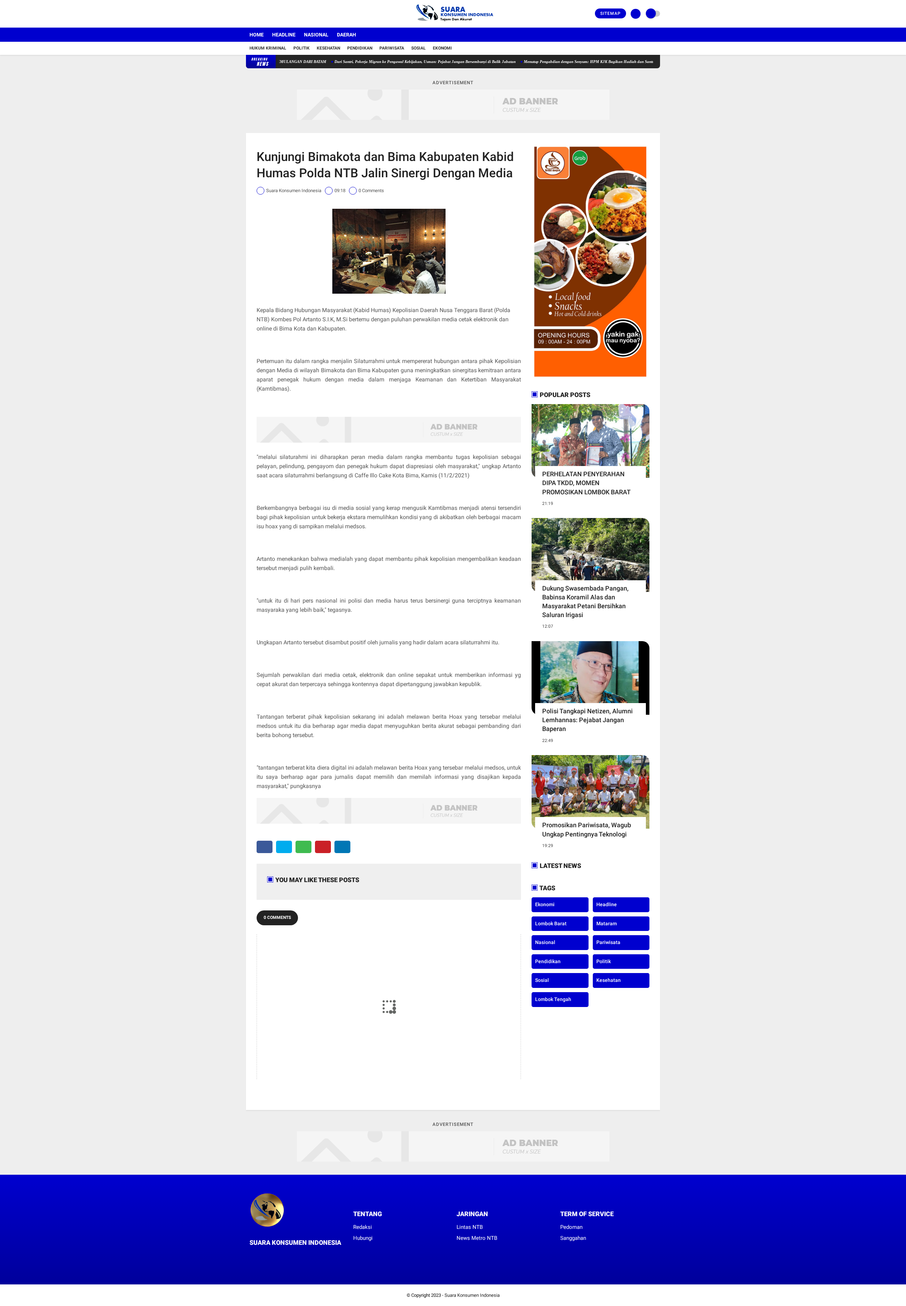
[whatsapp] (303, 847)
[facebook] (248, 14)
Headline (284, 35)
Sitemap (610, 13)
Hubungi (363, 1238)
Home (257, 35)
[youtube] (277, 14)
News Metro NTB (477, 1238)
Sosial (418, 48)
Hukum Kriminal (268, 48)
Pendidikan (359, 48)
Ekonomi (442, 48)
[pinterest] (323, 847)
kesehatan (608, 980)
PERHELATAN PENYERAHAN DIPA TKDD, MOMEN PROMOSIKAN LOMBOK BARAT (586, 482)
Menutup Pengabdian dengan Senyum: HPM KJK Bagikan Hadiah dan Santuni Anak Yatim (560, 61)
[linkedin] (342, 847)
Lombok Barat (551, 923)
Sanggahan (573, 1238)
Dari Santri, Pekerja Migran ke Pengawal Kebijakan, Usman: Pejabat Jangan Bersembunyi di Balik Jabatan (384, 61)
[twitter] (258, 14)
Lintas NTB (470, 1227)
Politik (301, 48)
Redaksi (362, 1227)
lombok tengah (553, 999)
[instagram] (267, 14)
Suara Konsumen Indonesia (472, 1295)
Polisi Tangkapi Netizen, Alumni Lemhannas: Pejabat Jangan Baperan (587, 719)
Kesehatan (328, 48)
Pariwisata (391, 48)
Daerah (346, 35)
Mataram (606, 923)
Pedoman (571, 1227)
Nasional (316, 35)
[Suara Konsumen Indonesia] (453, 23)
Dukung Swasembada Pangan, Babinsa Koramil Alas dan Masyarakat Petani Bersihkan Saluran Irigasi (585, 602)
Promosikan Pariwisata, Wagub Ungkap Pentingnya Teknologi (586, 829)
